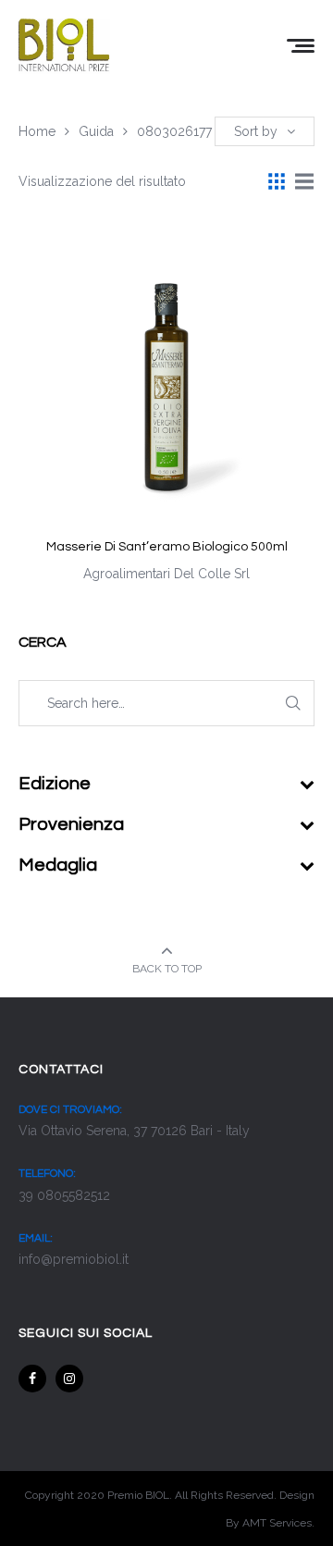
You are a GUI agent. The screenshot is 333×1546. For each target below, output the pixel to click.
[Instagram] (69, 1378)
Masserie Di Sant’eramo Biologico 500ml (167, 546)
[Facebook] (32, 1378)
